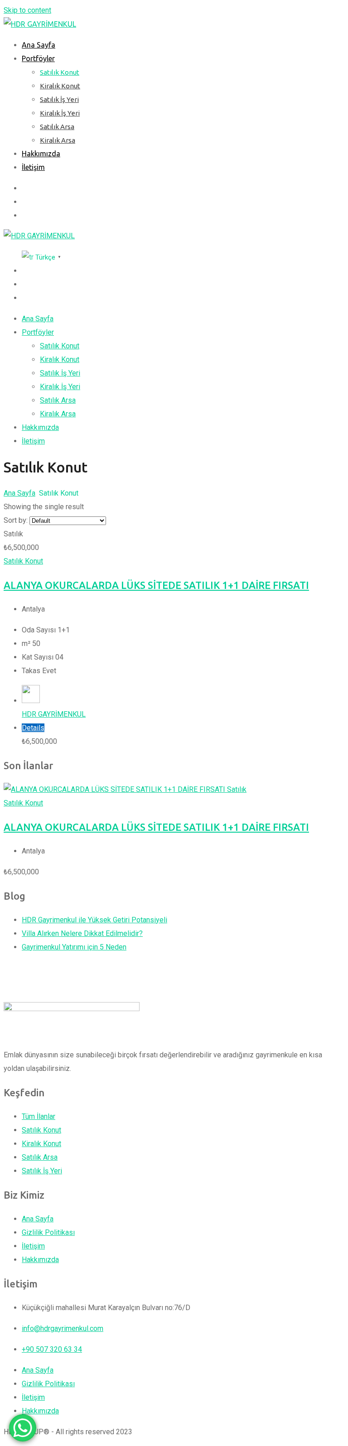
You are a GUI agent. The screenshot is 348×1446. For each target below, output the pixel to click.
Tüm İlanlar (38, 1116)
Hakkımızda (41, 153)
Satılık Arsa (57, 126)
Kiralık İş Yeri (60, 113)
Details (33, 727)
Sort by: (16, 520)
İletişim (33, 167)
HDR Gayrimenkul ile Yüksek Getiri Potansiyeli (94, 920)
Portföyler (38, 58)
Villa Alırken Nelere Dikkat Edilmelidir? (82, 933)
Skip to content (27, 10)
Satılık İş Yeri (59, 99)
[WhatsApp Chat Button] (22, 1427)
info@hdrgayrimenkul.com (62, 1328)
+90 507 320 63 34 (52, 1349)
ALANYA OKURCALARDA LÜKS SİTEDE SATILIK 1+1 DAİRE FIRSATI (156, 585)
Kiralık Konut (60, 86)
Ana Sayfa (38, 45)
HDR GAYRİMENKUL (54, 714)
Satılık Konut (59, 72)
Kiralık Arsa (57, 140)
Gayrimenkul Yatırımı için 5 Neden (74, 947)
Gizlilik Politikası (48, 1232)
